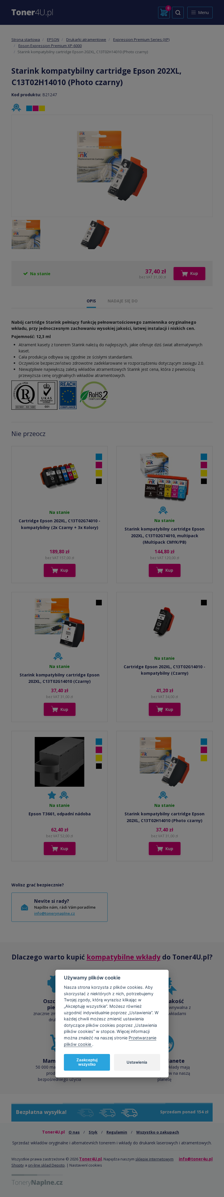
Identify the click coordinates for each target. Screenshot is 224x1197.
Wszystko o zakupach (157, 1132)
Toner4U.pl (90, 1159)
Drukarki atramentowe (86, 39)
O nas (74, 1132)
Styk (93, 1132)
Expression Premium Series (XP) (141, 39)
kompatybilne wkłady (123, 957)
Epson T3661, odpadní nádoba (60, 814)
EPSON (53, 39)
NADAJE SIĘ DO (123, 301)
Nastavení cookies (85, 1165)
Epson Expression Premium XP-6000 (50, 45)
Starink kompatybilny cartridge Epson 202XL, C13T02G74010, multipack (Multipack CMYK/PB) (164, 535)
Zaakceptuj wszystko (86, 1062)
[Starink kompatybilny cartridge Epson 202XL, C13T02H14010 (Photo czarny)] (112, 166)
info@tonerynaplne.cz (54, 913)
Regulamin (116, 1132)
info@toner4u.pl (196, 1159)
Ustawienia (137, 1062)
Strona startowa (25, 39)
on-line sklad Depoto (46, 1165)
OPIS (91, 301)
